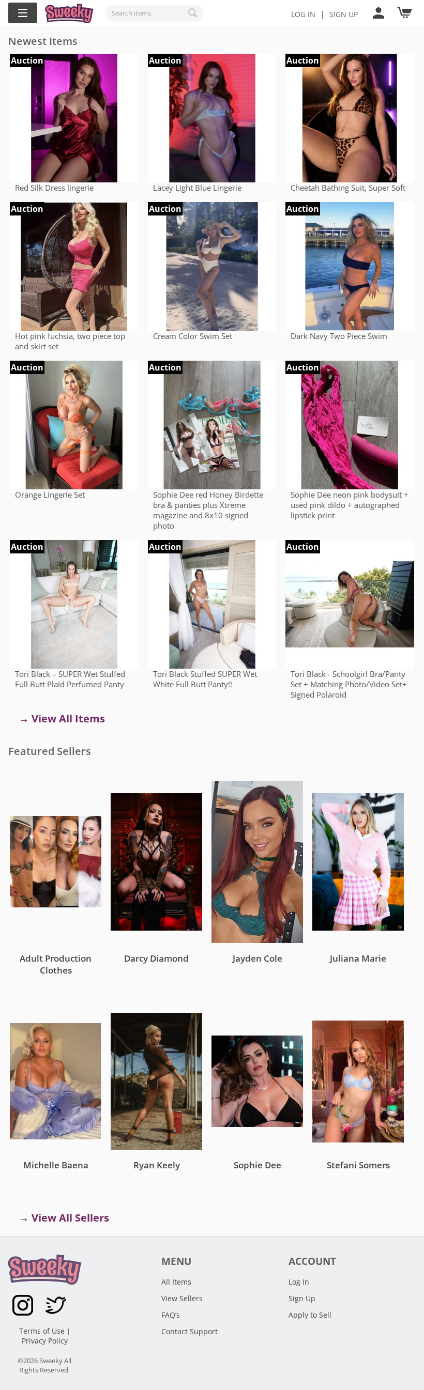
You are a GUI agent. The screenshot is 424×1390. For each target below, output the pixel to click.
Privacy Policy (45, 1341)
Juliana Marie (358, 958)
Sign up (343, 14)
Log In (303, 14)
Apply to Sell (310, 1315)
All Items (176, 1282)
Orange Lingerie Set (50, 494)
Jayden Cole (257, 958)
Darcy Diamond (156, 958)
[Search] (193, 13)
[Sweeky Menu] (22, 13)
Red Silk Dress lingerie (54, 187)
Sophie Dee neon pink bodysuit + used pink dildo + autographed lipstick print (349, 504)
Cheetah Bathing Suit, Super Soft (348, 187)
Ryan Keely (156, 1165)
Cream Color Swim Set (192, 336)
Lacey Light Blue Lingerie (197, 187)
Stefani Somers (358, 1165)
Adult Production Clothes (56, 964)
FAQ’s (170, 1315)
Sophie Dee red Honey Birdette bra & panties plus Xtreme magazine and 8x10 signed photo (208, 510)
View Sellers (182, 1298)
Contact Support (189, 1331)
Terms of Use (43, 1331)
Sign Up (302, 1298)
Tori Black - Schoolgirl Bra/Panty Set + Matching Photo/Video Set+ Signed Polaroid (349, 684)
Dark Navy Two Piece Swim (339, 336)
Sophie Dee (257, 1165)
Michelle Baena (55, 1165)
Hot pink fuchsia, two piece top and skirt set (70, 341)
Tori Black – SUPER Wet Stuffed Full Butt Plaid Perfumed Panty (70, 679)
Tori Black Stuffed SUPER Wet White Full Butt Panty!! (205, 679)
